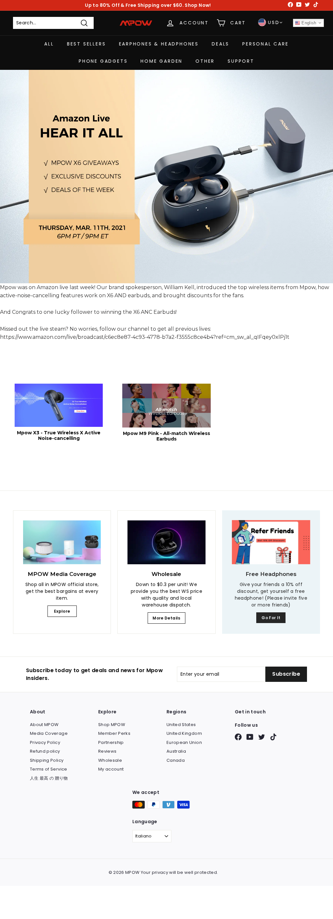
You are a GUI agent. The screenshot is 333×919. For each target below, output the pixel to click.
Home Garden (161, 61)
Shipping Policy (46, 760)
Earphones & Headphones (159, 44)
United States (181, 724)
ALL (49, 44)
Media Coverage (49, 733)
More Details (166, 618)
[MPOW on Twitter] (261, 737)
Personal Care (265, 44)
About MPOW (44, 724)
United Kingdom (184, 733)
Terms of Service (48, 769)
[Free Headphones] (271, 542)
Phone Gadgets (103, 61)
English (308, 22)
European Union (184, 742)
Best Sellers (86, 44)
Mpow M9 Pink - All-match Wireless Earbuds (166, 436)
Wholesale (110, 760)
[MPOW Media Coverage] (62, 542)
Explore (62, 611)
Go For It (270, 617)
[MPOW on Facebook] (238, 737)
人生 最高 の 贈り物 (49, 778)
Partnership (111, 742)
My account (111, 769)
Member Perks (114, 733)
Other (205, 61)
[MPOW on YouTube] (249, 737)
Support (241, 61)
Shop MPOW (111, 724)
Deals (220, 44)
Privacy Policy (45, 742)
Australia (176, 751)
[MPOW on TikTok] (273, 737)
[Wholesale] (166, 542)
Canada (175, 760)
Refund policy (45, 751)
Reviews (107, 751)
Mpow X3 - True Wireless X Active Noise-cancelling (58, 435)
